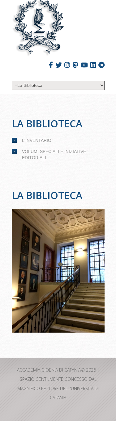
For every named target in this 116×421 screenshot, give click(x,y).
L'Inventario (36, 140)
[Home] (38, 28)
